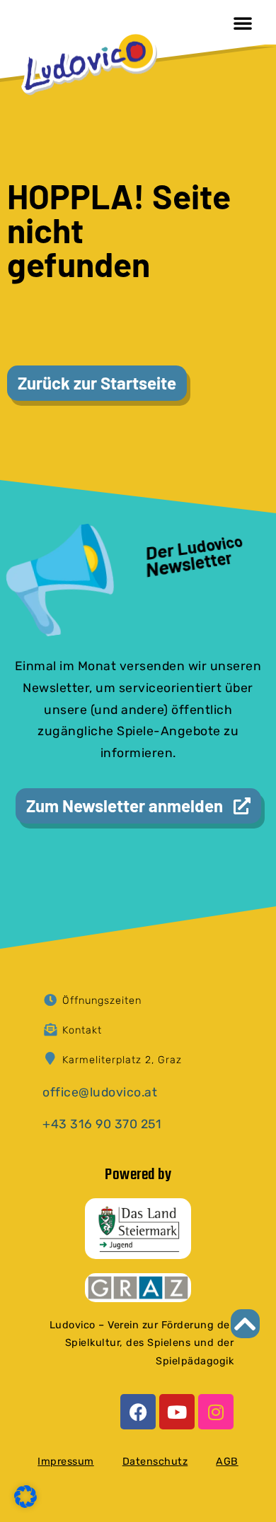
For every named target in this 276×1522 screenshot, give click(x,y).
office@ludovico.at (99, 1092)
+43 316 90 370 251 (101, 1124)
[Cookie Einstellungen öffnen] (25, 1504)
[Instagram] (216, 1411)
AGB (227, 1462)
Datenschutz (155, 1462)
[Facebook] (138, 1411)
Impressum (66, 1462)
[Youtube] (177, 1411)
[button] (243, 22)
